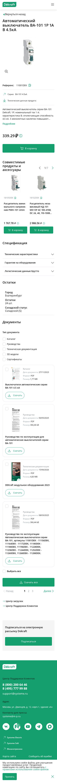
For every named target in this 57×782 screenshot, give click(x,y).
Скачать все (31, 582)
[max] (49, 726)
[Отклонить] (52, 777)
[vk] (6, 726)
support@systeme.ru (15, 693)
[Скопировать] (15, 198)
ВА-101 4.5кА (21, 94)
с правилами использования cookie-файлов (25, 768)
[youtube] (16, 726)
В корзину (31, 148)
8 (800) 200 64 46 (15, 685)
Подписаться (28, 641)
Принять (9, 776)
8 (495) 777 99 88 (15, 688)
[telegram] (38, 726)
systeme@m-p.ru (12, 716)
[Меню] (52, 4)
